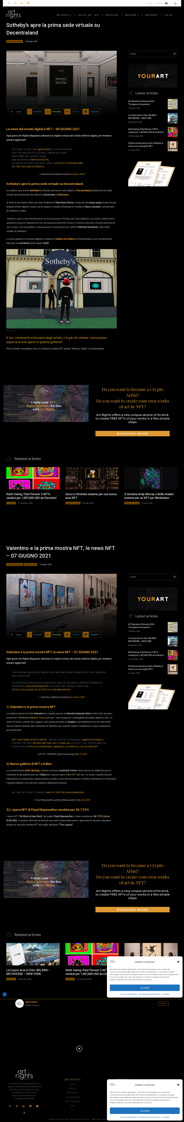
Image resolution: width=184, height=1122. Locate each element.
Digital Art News (14, 41)
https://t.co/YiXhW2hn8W (69, 163)
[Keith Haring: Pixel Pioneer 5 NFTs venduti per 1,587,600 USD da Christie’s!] (173, 132)
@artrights (31, 1001)
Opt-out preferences (128, 1117)
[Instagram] (15, 3)
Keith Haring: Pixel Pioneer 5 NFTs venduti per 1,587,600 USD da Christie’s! (146, 131)
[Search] (174, 54)
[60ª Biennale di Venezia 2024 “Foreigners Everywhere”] (173, 104)
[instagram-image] (27, 1022)
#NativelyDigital (39, 159)
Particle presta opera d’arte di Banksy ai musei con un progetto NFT (145, 145)
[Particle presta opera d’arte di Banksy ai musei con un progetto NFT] (173, 146)
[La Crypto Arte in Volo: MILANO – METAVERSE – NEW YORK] (173, 118)
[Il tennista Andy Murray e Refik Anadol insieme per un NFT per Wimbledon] (151, 478)
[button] (178, 1084)
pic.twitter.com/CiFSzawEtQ (28, 166)
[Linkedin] (21, 3)
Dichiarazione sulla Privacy (149, 1117)
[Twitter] (24, 1113)
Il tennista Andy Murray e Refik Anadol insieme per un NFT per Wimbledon (149, 496)
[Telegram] (37, 1106)
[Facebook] (8, 3)
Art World (11, 503)
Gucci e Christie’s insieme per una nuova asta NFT (91, 496)
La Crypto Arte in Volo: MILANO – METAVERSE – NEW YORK (143, 117)
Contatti (165, 1117)
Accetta (144, 1110)
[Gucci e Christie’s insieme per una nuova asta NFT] (92, 478)
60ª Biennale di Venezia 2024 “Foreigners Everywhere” (141, 103)
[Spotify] (28, 3)
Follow (163, 1003)
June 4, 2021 (78, 174)
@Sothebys (44, 149)
